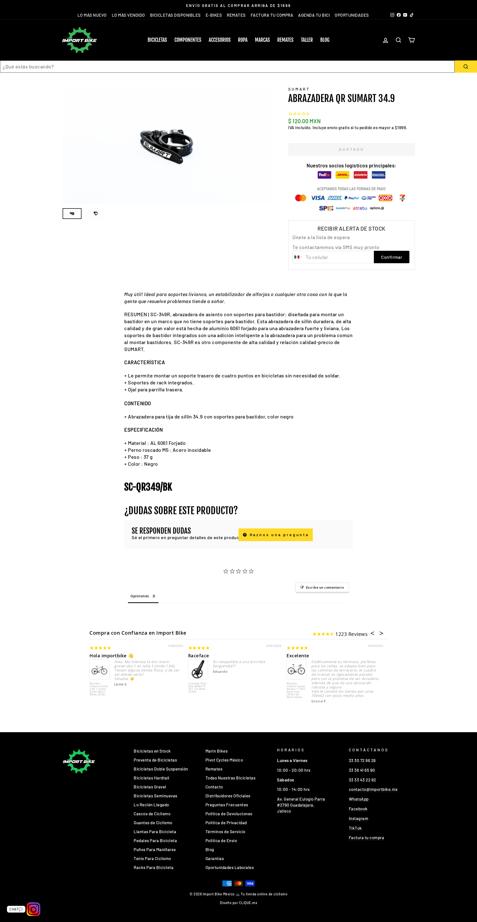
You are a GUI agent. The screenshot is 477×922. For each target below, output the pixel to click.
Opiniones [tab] (139, 596)
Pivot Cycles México (224, 759)
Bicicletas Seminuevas (155, 795)
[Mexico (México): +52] (298, 257)
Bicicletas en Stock (152, 750)
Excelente (297, 656)
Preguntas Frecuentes (226, 804)
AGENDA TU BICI (314, 14)
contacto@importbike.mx (373, 789)
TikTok (355, 827)
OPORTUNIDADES (352, 14)
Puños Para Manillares (155, 849)
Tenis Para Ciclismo (152, 858)
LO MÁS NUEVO (92, 14)
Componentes (187, 40)
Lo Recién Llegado (151, 804)
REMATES (236, 14)
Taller (307, 40)
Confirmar (391, 257)
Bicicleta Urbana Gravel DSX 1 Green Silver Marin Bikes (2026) (99, 689)
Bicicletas (157, 40)
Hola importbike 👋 (111, 656)
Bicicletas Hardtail (151, 777)
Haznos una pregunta (278, 534)
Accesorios (220, 40)
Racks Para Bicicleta (153, 867)
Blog (324, 40)
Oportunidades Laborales (229, 867)
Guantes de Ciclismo (153, 822)
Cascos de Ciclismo (152, 813)
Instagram (358, 818)
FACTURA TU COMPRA (272, 14)
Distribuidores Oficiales (227, 795)
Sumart (299, 89)
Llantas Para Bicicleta (155, 831)
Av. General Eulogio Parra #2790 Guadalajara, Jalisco (301, 804)
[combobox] (227, 66)
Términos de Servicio (225, 831)
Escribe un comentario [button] (325, 587)
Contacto (214, 786)
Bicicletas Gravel (150, 786)
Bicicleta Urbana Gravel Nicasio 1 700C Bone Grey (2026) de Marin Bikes (296, 690)
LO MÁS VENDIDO (128, 14)
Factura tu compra (366, 837)
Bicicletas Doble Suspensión (161, 768)
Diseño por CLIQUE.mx (238, 903)
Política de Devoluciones (228, 813)
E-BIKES (214, 14)
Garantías (214, 858)
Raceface (198, 656)
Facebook (358, 808)
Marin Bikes (216, 750)
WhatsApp (359, 798)
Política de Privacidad (226, 822)
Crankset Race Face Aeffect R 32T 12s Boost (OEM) (197, 687)
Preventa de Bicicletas (155, 759)
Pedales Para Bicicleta (155, 840)
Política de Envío (221, 840)
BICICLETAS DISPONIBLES (175, 14)
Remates (285, 40)
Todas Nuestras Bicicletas (230, 777)
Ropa (242, 40)
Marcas (262, 40)
